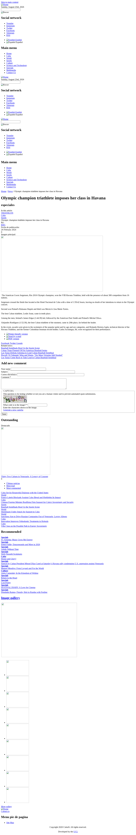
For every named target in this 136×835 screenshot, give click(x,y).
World (9, 58)
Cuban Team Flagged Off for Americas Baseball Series (24, 350)
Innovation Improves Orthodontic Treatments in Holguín (24, 521)
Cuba (8, 56)
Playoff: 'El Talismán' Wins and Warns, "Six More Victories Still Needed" (32, 355)
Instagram (10, 26)
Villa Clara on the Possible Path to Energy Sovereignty (24, 526)
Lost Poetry (6, 583)
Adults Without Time (10, 549)
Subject (4, 372)
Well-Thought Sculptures (11, 554)
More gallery (6, 806)
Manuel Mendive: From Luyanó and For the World (22, 568)
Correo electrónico (9, 374)
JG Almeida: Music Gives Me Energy (17, 540)
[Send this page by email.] (13, 336)
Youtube (9, 23)
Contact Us (11, 72)
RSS (8, 35)
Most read (10, 486)
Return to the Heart (9, 578)
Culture (9, 63)
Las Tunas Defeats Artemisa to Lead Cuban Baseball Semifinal (27, 353)
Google (19, 343)
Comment (6, 377)
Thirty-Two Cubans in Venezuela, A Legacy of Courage (24, 476)
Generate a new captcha (13, 410)
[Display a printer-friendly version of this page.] (17, 334)
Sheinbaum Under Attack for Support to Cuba (20, 512)
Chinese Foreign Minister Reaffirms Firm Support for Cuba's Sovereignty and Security (37, 502)
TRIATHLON (7, 213)
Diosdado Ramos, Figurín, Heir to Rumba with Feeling (24, 592)
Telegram (10, 33)
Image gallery (10, 598)
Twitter (9, 28)
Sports (9, 61)
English (18, 40)
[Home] (4, 4)
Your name (6, 369)
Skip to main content (9, 2)
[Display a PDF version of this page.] (12, 339)
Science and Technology (16, 65)
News (10, 191)
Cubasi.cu (5, 811)
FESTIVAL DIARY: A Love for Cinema (18, 587)
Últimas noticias (13, 483)
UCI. (76, 831)
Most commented (13, 488)
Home (9, 53)
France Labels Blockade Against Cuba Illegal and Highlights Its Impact (31, 497)
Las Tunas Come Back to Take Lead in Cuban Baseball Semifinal (28, 357)
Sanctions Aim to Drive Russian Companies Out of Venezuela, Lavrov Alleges (34, 516)
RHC (3, 225)
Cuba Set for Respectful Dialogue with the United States (24, 493)
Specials (9, 68)
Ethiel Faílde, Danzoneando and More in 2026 (20, 544)
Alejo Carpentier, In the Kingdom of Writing (19, 573)
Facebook (10, 30)
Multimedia (11, 70)
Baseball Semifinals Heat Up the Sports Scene (20, 348)
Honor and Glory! (8, 559)
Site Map (10, 822)
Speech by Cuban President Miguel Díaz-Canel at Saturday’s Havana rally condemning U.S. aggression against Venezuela (52, 563)
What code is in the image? (15, 405)
